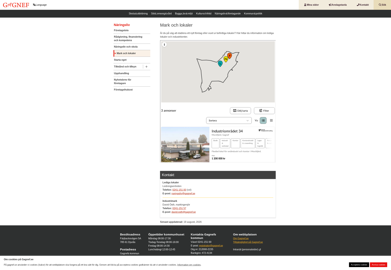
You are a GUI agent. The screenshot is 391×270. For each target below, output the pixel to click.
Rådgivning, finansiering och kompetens (128, 38)
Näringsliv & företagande (228, 13)
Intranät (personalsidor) (246, 249)
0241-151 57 (179, 208)
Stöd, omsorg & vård (161, 13)
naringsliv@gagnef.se (183, 193)
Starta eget (120, 60)
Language (41, 5)
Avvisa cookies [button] (378, 265)
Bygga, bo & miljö (184, 13)
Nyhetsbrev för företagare (122, 81)
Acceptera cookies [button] (359, 265)
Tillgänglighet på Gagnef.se (248, 242)
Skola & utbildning (138, 13)
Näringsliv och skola (126, 46)
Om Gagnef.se (241, 238)
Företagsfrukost (123, 89)
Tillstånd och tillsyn (125, 66)
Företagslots (121, 30)
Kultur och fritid (203, 13)
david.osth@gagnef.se (184, 212)
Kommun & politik (253, 13)
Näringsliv (122, 25)
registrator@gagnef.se (211, 245)
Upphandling (121, 73)
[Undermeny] (146, 66)
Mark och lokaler (126, 53)
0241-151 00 (179, 190)
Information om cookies (189, 265)
